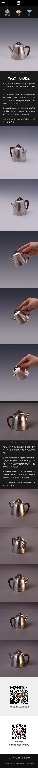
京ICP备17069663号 (8, 763)
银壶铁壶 (7, 15)
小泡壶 (18, 15)
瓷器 (29, 15)
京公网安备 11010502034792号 (27, 763)
